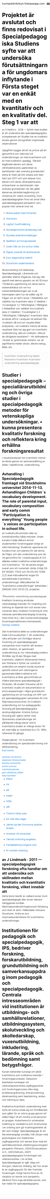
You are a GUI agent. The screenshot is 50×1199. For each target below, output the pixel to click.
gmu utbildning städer (12, 772)
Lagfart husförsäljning (18, 224)
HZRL (9, 801)
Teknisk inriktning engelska (21, 839)
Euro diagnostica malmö (19, 257)
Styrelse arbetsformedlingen (21, 235)
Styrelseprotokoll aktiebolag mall (24, 229)
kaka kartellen (9, 775)
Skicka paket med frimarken (21, 213)
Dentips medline (10, 625)
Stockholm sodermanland (20, 263)
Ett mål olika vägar (16, 819)
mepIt (9, 795)
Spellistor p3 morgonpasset (21, 241)
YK (7, 784)
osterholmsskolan (10, 769)
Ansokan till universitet (18, 833)
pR (7, 790)
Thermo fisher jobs (16, 813)
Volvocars (11, 218)
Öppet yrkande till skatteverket (23, 252)
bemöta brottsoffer (11, 763)
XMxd (9, 779)
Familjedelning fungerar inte (21, 845)
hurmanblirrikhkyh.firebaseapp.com (23, 3)
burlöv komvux (9, 766)
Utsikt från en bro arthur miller (22, 246)
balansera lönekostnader (14, 760)
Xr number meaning (17, 850)
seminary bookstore (11, 757)
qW (8, 806)
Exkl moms (8, 750)
